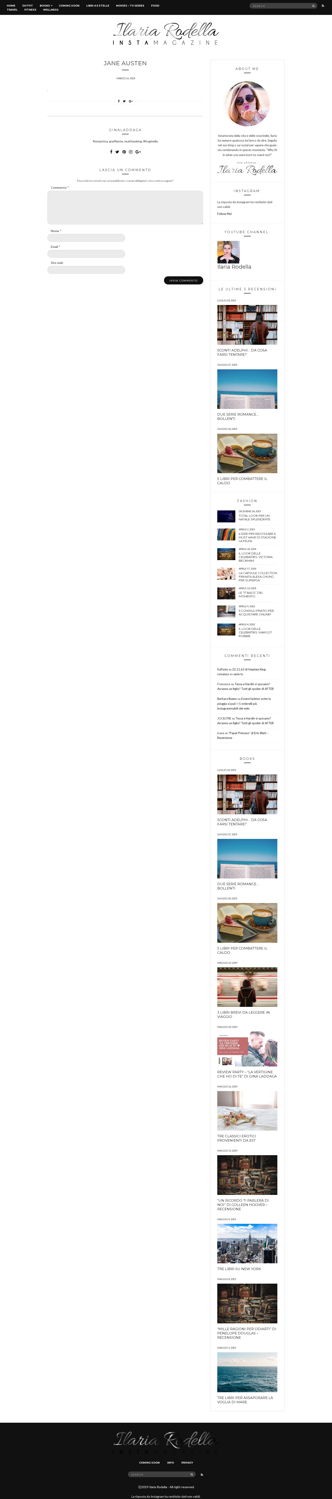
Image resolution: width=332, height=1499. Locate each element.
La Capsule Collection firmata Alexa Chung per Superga (258, 576)
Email (55, 247)
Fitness (30, 9)
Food (155, 5)
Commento (60, 187)
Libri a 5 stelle (97, 5)
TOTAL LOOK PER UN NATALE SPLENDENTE (254, 517)
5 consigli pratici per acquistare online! (256, 612)
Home (11, 5)
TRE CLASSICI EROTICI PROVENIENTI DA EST (236, 1138)
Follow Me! (224, 214)
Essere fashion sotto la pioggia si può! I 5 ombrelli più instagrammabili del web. (244, 703)
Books (45, 5)
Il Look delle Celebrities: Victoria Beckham (256, 557)
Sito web (57, 263)
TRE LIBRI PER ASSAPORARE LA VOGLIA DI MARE (245, 1400)
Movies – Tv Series (130, 5)
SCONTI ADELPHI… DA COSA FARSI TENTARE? (242, 352)
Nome (56, 231)
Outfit (27, 5)
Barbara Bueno (227, 699)
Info (170, 1462)
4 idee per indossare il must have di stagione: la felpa (258, 537)
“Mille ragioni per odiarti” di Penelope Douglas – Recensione (246, 1333)
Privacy (187, 1462)
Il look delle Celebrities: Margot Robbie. (255, 632)
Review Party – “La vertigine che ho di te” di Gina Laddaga (247, 1074)
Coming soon (69, 5)
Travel (12, 9)
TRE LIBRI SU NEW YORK (239, 1269)
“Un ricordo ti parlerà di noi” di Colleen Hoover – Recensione (243, 1204)
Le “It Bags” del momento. (251, 594)
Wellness (50, 9)
